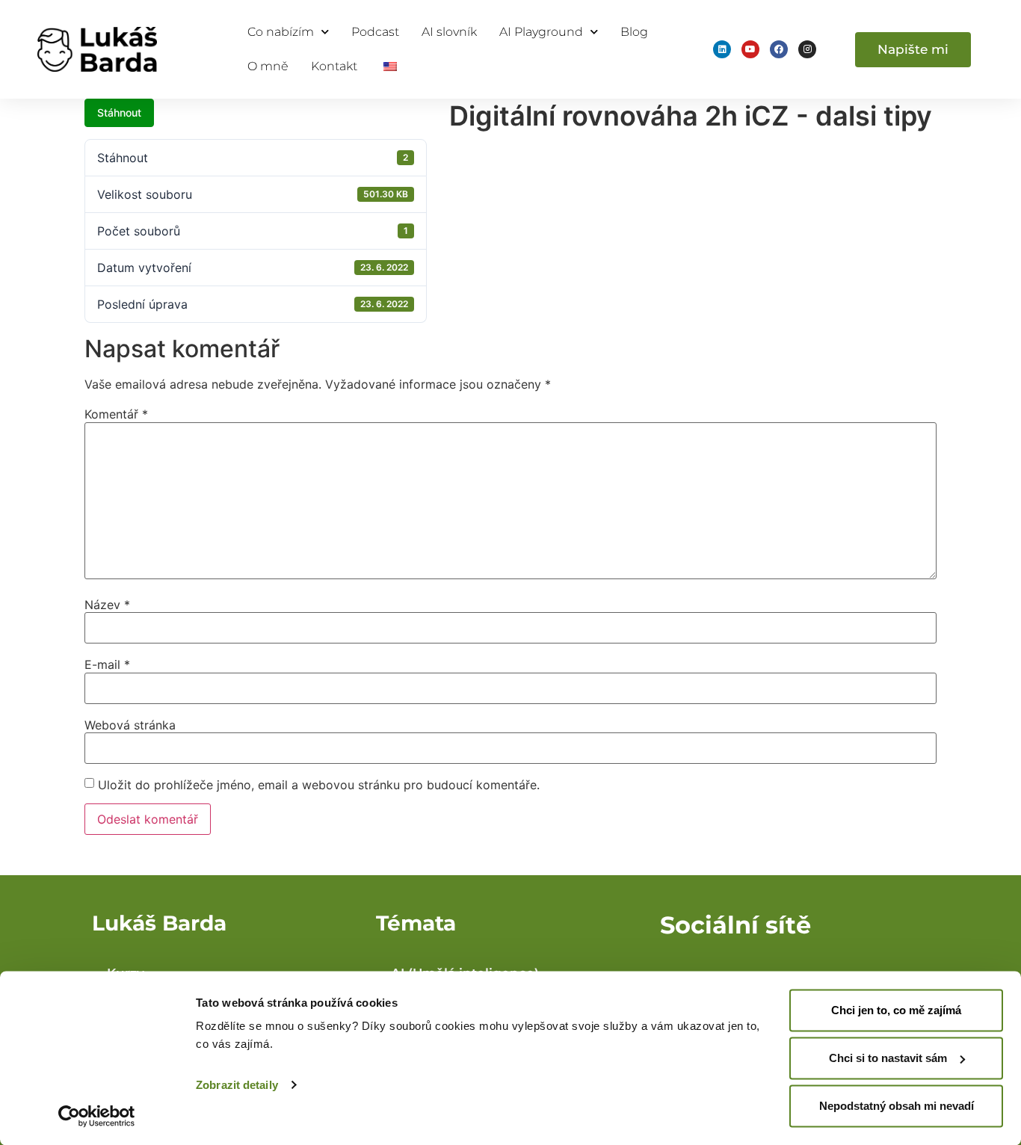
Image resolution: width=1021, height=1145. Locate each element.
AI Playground (541, 32)
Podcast (375, 32)
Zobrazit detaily (237, 1084)
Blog (634, 32)
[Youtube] (750, 49)
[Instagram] (807, 49)
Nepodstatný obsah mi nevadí (896, 1105)
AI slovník (449, 32)
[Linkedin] (722, 49)
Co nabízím (280, 32)
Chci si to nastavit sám (888, 1058)
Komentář (116, 414)
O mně (268, 66)
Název (107, 605)
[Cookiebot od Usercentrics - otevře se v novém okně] (96, 1116)
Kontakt (334, 66)
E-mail (107, 664)
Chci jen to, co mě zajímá (896, 1010)
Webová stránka (130, 725)
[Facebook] (779, 49)
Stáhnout (119, 112)
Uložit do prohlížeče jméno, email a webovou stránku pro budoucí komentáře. (319, 785)
